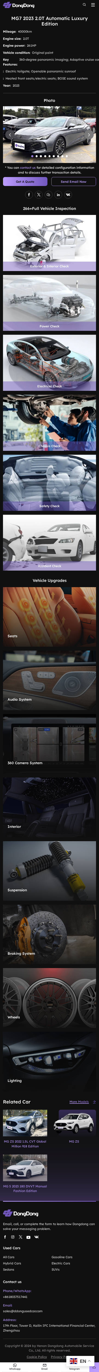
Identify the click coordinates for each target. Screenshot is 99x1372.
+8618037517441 (15, 1297)
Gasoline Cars (62, 1257)
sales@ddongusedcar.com (23, 1311)
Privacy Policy (61, 1357)
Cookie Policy (37, 1357)
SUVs (56, 1269)
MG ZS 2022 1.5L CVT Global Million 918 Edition (25, 1143)
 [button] (89, 135)
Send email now (73, 181)
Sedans (8, 1269)
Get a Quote (25, 181)
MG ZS (74, 1141)
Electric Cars (61, 1263)
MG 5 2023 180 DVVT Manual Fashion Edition (25, 1188)
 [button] (10, 135)
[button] (32, 156)
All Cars (9, 1257)
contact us (28, 167)
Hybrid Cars (12, 1263)
